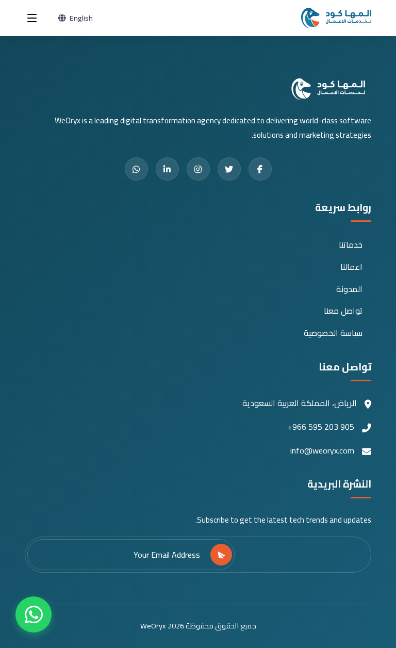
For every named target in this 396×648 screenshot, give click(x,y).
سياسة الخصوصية (333, 333)
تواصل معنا (343, 311)
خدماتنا (350, 245)
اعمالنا (351, 267)
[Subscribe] (221, 554)
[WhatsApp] (33, 614)
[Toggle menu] (32, 18)
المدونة (349, 289)
